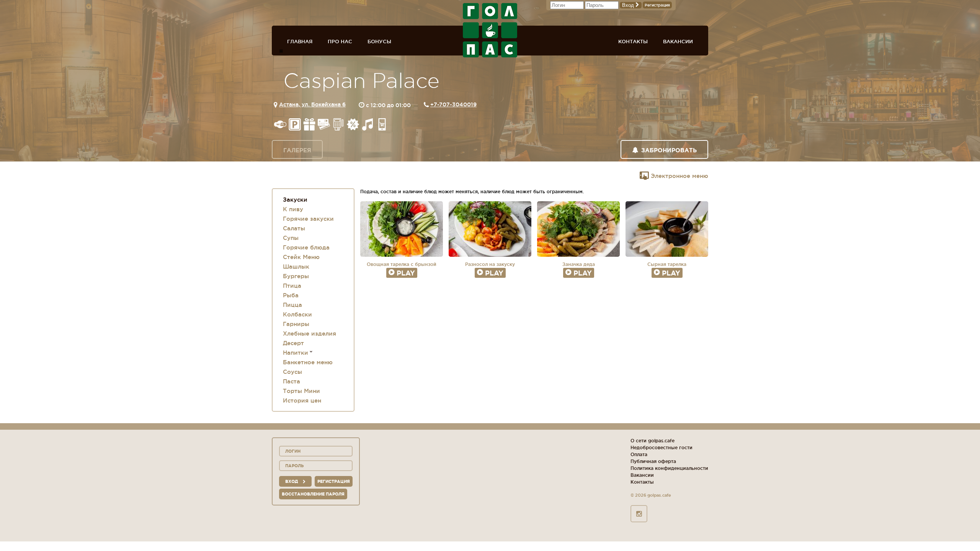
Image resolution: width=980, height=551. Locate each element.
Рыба (291, 295)
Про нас (340, 41)
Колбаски (297, 314)
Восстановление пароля (313, 494)
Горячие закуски (308, 218)
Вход (628, 5)
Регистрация (657, 5)
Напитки (295, 352)
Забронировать (669, 150)
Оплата (638, 454)
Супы (291, 238)
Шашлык (296, 266)
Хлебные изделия (309, 333)
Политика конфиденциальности (669, 468)
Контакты (633, 41)
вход (292, 481)
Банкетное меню (308, 362)
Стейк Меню (301, 257)
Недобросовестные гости (661, 447)
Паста (291, 381)
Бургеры (296, 276)
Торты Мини (301, 391)
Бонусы (379, 41)
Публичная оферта (653, 461)
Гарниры (296, 324)
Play (406, 273)
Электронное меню (678, 176)
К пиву (293, 209)
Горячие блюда (306, 247)
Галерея (297, 150)
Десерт (293, 343)
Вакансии (678, 41)
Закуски (295, 199)
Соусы (292, 371)
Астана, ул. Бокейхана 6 (312, 104)
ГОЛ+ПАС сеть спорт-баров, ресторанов (490, 30)
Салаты (294, 228)
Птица (292, 285)
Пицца (292, 305)
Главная (299, 41)
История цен (302, 400)
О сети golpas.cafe (652, 440)
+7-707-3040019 (453, 104)
